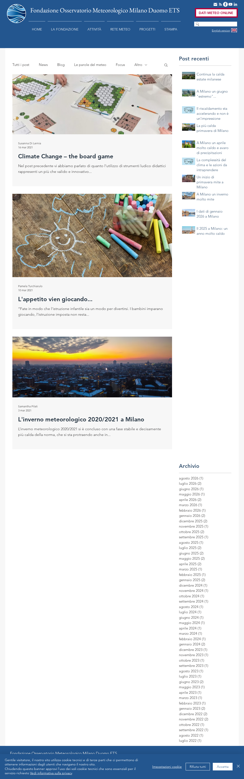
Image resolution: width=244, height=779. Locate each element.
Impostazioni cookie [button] (167, 766)
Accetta (223, 766)
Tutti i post (20, 65)
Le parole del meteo (90, 65)
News (43, 65)
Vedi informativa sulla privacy (51, 773)
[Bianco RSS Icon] (220, 4)
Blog (61, 65)
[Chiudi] (238, 766)
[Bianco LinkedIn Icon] (235, 4)
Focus (120, 65)
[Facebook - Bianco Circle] (225, 4)
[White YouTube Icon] (230, 4)
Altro (138, 65)
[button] (64, 27)
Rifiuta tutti (198, 766)
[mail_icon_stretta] (215, 4)
